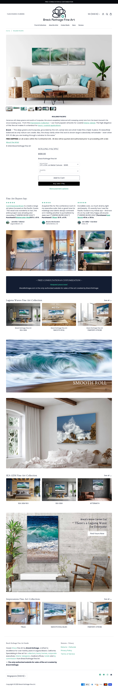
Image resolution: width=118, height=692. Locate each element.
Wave (14, 648)
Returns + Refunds (68, 647)
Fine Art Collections (40, 25)
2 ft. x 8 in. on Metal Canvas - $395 (54, 165)
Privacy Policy (66, 650)
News (74, 25)
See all (107, 300)
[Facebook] (100, 674)
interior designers (23, 656)
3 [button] (57, 466)
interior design (90, 123)
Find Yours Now (97, 533)
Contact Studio (65, 25)
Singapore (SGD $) (16, 676)
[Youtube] (104, 674)
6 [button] (64, 466)
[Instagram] (107, 674)
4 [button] (60, 466)
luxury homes (41, 653)
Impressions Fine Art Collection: (23, 599)
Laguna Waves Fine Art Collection (24, 300)
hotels (47, 656)
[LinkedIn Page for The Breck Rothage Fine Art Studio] (111, 675)
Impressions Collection (39, 123)
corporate (52, 653)
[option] (59, 433)
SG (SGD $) (93, 14)
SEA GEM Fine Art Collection (21, 475)
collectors (31, 653)
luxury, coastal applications (49, 125)
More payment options (59, 188)
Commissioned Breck (15, 206)
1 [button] (53, 466)
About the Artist (53, 25)
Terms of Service (68, 654)
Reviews (81, 25)
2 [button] (55, 466)
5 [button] (62, 466)
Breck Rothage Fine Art (47, 158)
